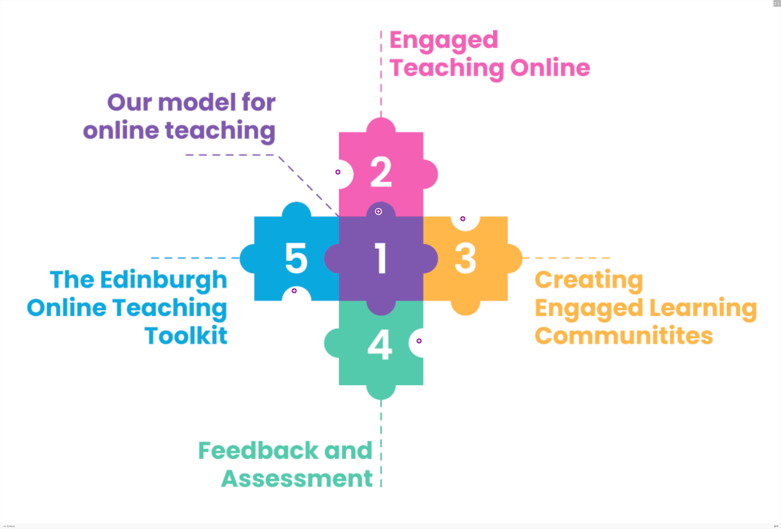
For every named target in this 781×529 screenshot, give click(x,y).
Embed (11, 526)
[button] (777, 3)
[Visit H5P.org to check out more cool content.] (776, 526)
